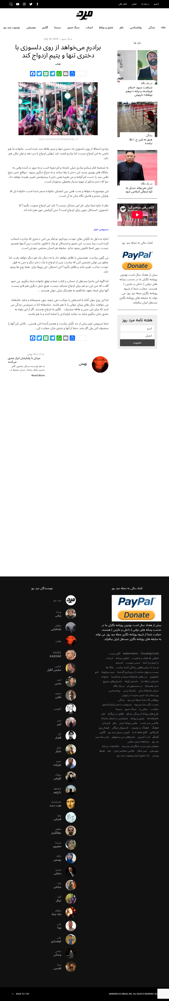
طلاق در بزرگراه (116, 714)
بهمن (58, 64)
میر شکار (142, 751)
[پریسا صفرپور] (68, 844)
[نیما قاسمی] (68, 966)
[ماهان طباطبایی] (68, 627)
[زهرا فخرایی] (68, 817)
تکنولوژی (154, 677)
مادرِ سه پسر (102, 737)
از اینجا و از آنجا (151, 663)
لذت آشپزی (144, 737)
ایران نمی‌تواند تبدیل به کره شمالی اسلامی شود (138, 190)
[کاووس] (68, 709)
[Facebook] (32, 74)
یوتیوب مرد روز (125, 755)
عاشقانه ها (153, 718)
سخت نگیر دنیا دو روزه (146, 704)
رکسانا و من (129, 690)
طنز (103, 714)
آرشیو (156, 4)
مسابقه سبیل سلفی (138, 741)
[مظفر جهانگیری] (68, 831)
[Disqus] (58, 433)
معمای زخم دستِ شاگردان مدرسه (140, 746)
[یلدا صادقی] (68, 885)
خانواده (105, 677)
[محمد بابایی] (68, 695)
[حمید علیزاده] (68, 763)
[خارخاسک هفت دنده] (68, 803)
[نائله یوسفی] (68, 858)
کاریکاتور (154, 732)
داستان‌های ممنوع (112, 681)
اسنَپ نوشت (133, 663)
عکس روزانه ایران (128, 723)
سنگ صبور (66, 39)
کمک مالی (122, 4)
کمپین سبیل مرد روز (119, 732)
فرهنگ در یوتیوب (140, 727)
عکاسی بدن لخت (149, 723)
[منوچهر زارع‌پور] (68, 790)
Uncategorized (150, 653)
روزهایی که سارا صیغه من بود (143, 700)
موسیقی (154, 751)
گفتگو (156, 737)
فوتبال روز (104, 727)
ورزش (155, 755)
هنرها (102, 751)
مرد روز (57, 600)
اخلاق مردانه (122, 658)
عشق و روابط (138, 718)
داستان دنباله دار (150, 681)
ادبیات (109, 658)
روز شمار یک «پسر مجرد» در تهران (140, 695)
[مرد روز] (68, 600)
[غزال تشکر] (68, 749)
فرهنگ (155, 727)
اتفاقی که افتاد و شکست (145, 658)
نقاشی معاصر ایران (124, 751)
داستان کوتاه (131, 681)
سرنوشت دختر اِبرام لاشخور (117, 704)
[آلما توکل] (68, 898)
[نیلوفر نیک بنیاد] (68, 912)
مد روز (155, 741)
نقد (109, 751)
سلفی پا (143, 709)
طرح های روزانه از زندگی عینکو (143, 714)
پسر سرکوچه (108, 672)
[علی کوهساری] (68, 939)
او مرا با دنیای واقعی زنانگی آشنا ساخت (137, 667)
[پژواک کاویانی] (68, 776)
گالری (102, 732)
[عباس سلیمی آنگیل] (68, 668)
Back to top (22, 994)
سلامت (154, 709)
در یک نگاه (146, 83)
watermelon (130, 653)
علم (115, 723)
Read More (38, 375)
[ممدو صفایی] (68, 871)
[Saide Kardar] (68, 654)
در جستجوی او (134, 686)
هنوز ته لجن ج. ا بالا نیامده (140, 141)
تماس (134, 4)
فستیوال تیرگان (120, 727)
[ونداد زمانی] (68, 614)
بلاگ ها (109, 667)
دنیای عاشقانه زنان (148, 690)
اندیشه (119, 663)
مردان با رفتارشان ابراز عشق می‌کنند (24, 360)
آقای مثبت (114, 653)
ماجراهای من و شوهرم (123, 737)
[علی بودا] (68, 926)
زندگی (149, 135)
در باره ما (145, 4)
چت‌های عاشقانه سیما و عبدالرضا (129, 677)
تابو (97, 672)
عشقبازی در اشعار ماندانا (114, 718)
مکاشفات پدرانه (110, 746)
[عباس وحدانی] (68, 953)
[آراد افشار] (68, 736)
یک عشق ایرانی (141, 755)
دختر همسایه (152, 686)
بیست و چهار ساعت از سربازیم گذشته (138, 672)
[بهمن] (68, 641)
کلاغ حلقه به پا (139, 732)
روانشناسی (114, 690)
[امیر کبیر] (68, 722)
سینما (119, 709)
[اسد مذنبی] (68, 681)
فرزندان (106, 723)
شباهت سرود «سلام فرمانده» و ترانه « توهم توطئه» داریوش (139, 91)
